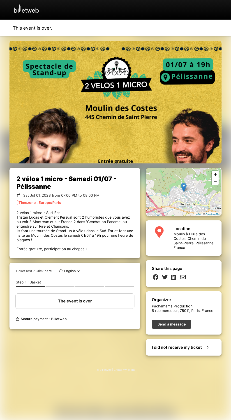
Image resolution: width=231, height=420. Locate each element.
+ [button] (215, 174)
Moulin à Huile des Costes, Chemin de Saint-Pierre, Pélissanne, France (193, 241)
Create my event (124, 369)
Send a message (171, 324)
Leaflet (198, 214)
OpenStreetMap (213, 214)
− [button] (215, 181)
